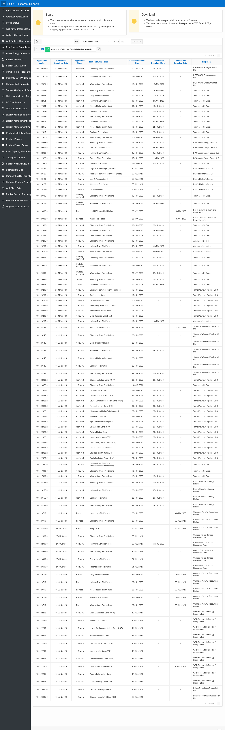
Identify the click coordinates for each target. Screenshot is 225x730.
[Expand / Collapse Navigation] (3, 3)
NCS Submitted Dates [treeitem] (16, 108)
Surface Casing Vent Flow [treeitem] (18, 90)
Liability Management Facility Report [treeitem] (23, 120)
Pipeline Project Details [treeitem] (17, 145)
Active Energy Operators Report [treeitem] (21, 53)
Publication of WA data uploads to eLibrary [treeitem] (26, 77)
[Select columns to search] (38, 41)
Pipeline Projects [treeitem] (14, 139)
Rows (116, 41)
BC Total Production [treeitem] (15, 102)
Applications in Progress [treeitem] (17, 10)
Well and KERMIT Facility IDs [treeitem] (20, 200)
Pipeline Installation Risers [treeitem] (19, 132)
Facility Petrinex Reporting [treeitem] (19, 194)
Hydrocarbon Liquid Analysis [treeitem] (20, 96)
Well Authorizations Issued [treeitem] (19, 28)
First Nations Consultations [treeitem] (19, 47)
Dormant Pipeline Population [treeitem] (20, 181)
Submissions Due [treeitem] (14, 169)
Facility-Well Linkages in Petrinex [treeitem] (22, 163)
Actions (135, 41)
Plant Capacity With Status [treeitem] (19, 151)
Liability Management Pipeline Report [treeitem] (24, 126)
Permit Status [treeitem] (12, 22)
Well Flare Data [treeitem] (13, 188)
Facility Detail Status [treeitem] (16, 65)
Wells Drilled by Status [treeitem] (17, 34)
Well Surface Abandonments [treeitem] (20, 41)
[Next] (218, 55)
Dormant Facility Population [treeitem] (19, 175)
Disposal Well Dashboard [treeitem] (18, 206)
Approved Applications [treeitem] (17, 16)
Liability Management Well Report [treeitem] (22, 114)
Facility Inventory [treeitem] (14, 59)
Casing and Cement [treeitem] (15, 157)
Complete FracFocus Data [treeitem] (19, 71)
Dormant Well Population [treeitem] (18, 83)
